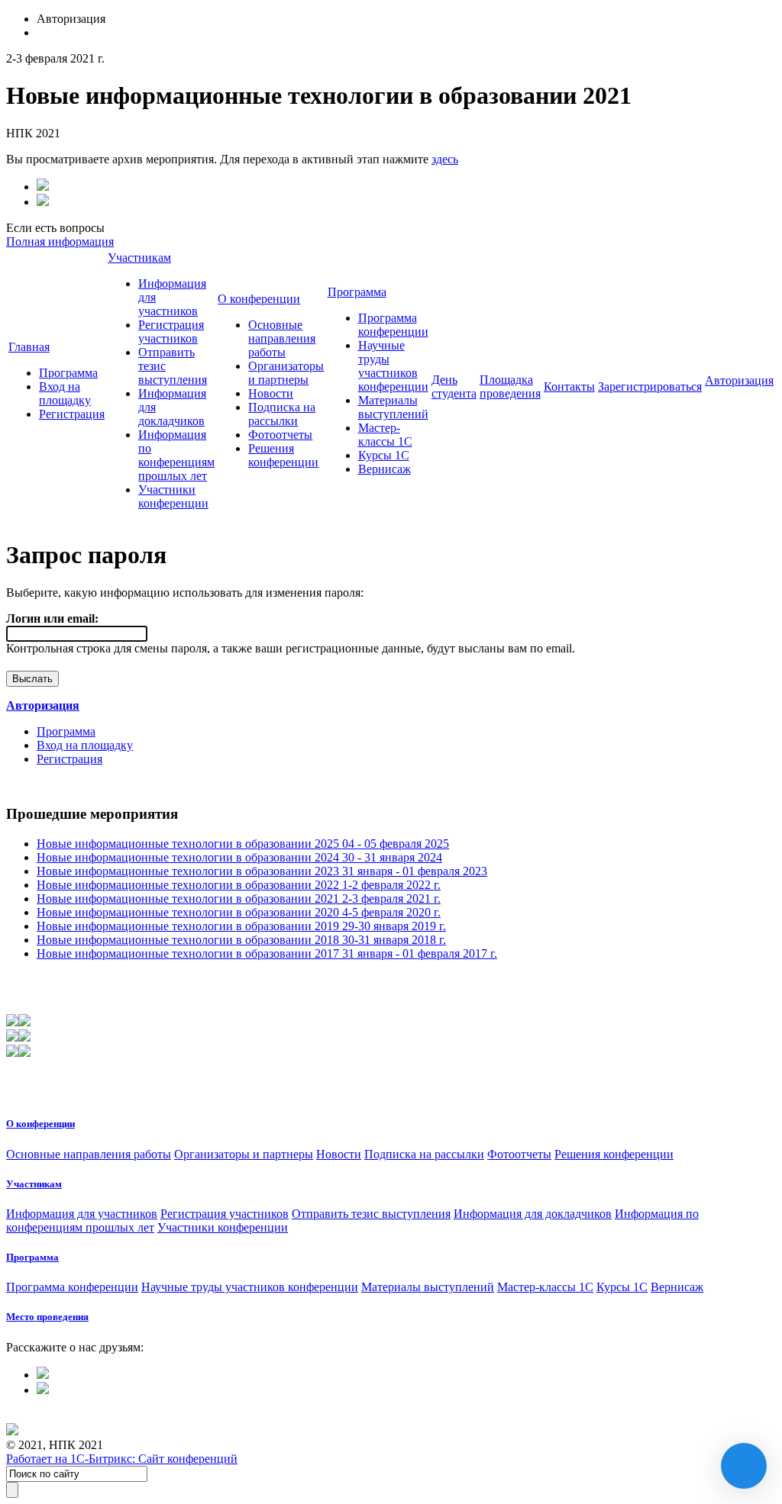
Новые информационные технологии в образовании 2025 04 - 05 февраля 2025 (243, 843)
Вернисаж (384, 468)
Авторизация (739, 380)
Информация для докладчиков (533, 1213)
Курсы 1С (383, 455)
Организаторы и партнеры (286, 372)
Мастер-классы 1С (385, 434)
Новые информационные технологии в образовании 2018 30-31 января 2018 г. (241, 939)
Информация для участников (81, 1213)
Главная (29, 346)
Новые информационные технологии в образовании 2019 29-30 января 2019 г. (241, 925)
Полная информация (60, 241)
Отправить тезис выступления (371, 1213)
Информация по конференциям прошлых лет (176, 455)
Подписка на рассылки (281, 414)
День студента (454, 386)
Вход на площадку (65, 393)
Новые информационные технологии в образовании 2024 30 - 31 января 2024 (239, 857)
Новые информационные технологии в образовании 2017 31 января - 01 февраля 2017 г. (267, 953)
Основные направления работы (281, 338)
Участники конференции (173, 496)
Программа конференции (393, 324)
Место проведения (47, 1316)
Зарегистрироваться (650, 386)
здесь (444, 159)
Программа (68, 372)
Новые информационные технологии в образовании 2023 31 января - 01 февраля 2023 (262, 871)
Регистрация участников (171, 331)
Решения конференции (283, 455)
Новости (270, 393)
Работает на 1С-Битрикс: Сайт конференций (122, 1458)
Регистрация (72, 413)
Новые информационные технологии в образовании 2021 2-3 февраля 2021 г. (239, 898)
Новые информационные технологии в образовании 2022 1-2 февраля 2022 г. (239, 884)
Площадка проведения (510, 386)
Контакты (569, 386)
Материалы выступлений (393, 407)
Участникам (139, 257)
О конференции (259, 298)
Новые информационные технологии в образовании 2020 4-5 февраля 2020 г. (239, 912)
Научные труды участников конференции (393, 366)
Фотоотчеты (280, 434)
